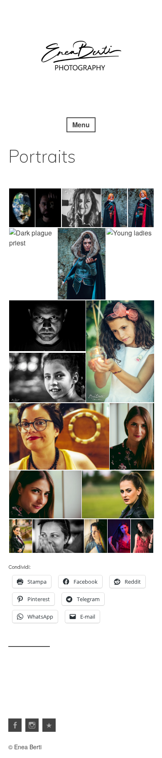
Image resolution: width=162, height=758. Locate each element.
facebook (15, 725)
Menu (81, 124)
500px (49, 725)
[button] (21, 208)
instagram (32, 725)
